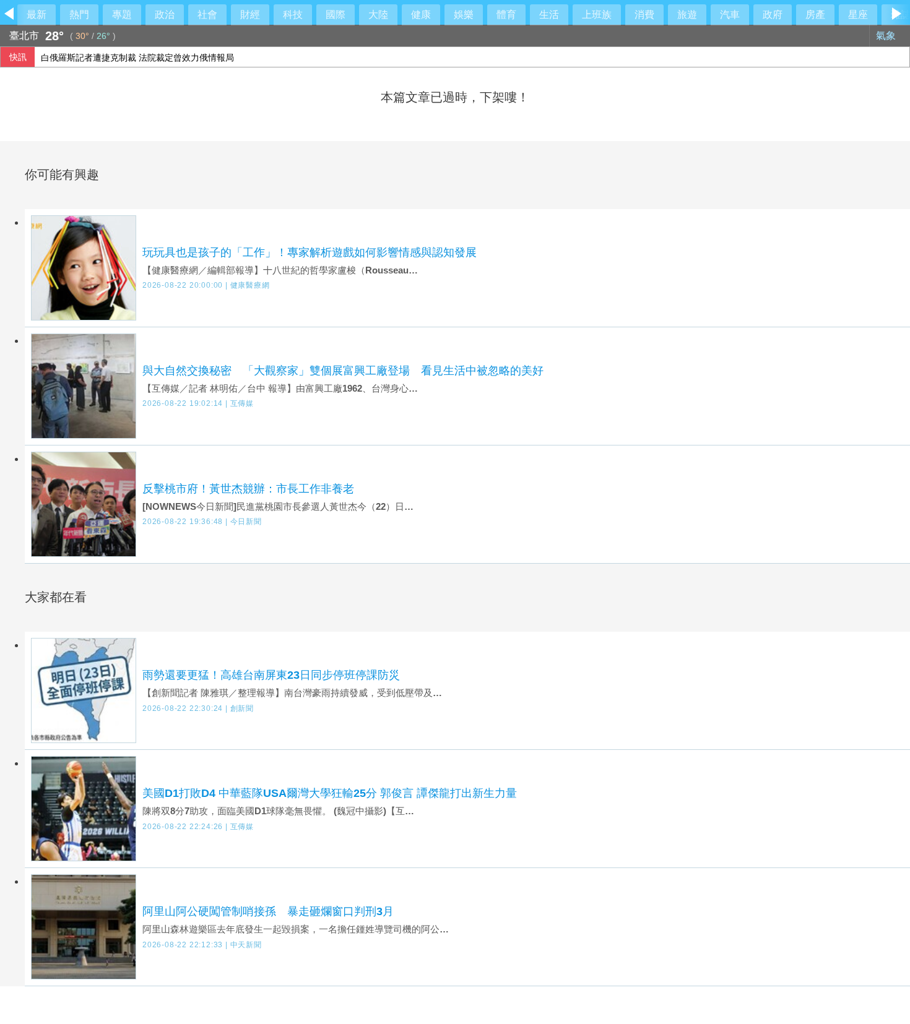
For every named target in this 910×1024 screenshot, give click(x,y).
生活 (549, 14)
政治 (165, 14)
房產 (815, 14)
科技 (293, 14)
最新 (36, 14)
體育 (506, 14)
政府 (772, 14)
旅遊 (687, 14)
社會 (207, 14)
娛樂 (464, 14)
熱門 (79, 14)
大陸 (378, 14)
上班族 (597, 14)
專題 (122, 14)
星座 (858, 14)
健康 (421, 14)
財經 (250, 14)
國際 (335, 14)
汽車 (730, 14)
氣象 (887, 35)
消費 (644, 14)
